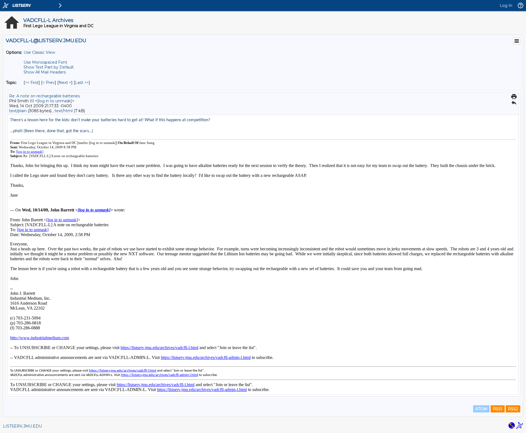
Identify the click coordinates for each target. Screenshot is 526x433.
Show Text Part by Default (49, 67)
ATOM (481, 408)
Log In (506, 5)
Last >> (82, 82)
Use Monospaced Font (45, 62)
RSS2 (513, 408)
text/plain (18, 110)
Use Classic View (39, 52)
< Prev (48, 82)
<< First (32, 82)
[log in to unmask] (54, 100)
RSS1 (497, 408)
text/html (64, 110)
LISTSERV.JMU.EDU (22, 426)
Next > (65, 82)
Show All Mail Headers (45, 72)
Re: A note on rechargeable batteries (44, 96)
